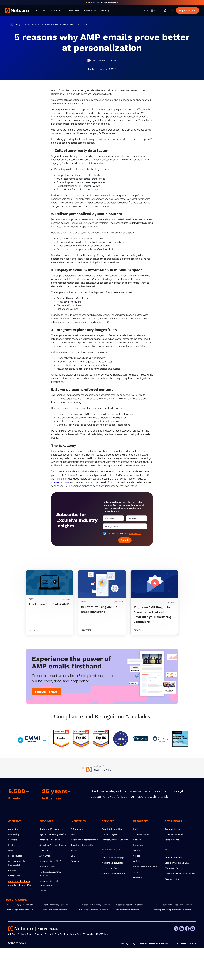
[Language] (153, 10)
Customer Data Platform (52, 861)
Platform (41, 10)
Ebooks (137, 839)
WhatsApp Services (174, 868)
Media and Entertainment (84, 839)
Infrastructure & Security (115, 839)
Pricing (105, 10)
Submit (125, 540)
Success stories (141, 834)
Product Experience (49, 839)
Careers (12, 870)
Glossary (137, 877)
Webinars (138, 850)
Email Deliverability (112, 829)
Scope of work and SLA (177, 863)
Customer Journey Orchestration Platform (170, 905)
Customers (73, 10)
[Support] (146, 10)
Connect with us (60, 482)
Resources (90, 10)
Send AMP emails (46, 691)
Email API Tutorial (174, 834)
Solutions (56, 10)
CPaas (42, 890)
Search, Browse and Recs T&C (180, 873)
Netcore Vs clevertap (113, 863)
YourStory (109, 471)
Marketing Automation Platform (93, 910)
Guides (136, 861)
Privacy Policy (135, 533)
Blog (18, 24)
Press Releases (15, 856)
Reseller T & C (172, 879)
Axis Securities (124, 471)
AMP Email (44, 856)
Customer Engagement (51, 829)
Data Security (188, 943)
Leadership (14, 834)
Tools (135, 872)
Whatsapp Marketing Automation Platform (170, 910)
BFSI (73, 856)
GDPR (175, 943)
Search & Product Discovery (53, 845)
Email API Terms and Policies (153, 943)
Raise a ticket (172, 839)
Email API (44, 850)
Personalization (47, 866)
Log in (170, 10)
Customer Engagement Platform (21, 905)
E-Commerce (77, 829)
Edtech (74, 850)
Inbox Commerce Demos (145, 866)
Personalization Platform (127, 910)
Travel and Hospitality (82, 845)
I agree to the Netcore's (124, 533)
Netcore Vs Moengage (113, 857)
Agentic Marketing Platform (53, 834)
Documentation (173, 829)
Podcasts (138, 845)
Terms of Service (173, 857)
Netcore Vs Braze (111, 868)
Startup (75, 861)
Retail (74, 834)
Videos (136, 856)
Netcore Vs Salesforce (113, 873)
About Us (13, 829)
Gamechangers (109, 834)
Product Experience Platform (19, 910)
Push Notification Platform (54, 910)
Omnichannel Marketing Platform (94, 905)
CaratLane (143, 471)
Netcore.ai (113, 2)
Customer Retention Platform (129, 905)
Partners (12, 839)
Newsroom (13, 850)
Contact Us (14, 876)
